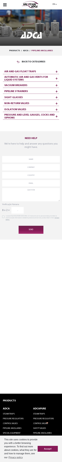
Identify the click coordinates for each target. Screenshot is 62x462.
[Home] (31, 4)
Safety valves (39, 428)
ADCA (25, 51)
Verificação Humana (10, 204)
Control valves (10, 423)
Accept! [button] (48, 449)
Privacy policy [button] (16, 457)
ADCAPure (39, 408)
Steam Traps (9, 414)
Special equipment (11, 433)
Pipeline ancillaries (42, 51)
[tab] (31, 71)
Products (14, 51)
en (54, 4)
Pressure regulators (13, 419)
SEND (31, 230)
